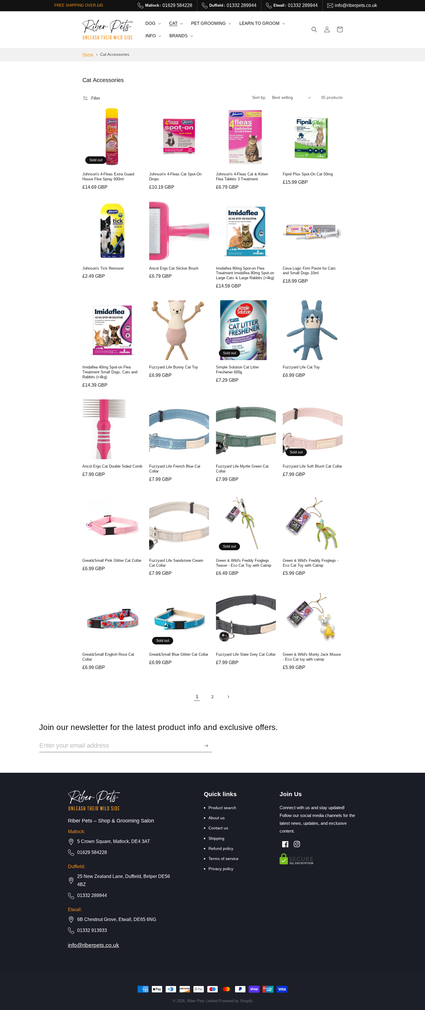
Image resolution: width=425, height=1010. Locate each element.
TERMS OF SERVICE (223, 858)
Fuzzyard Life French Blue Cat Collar (174, 468)
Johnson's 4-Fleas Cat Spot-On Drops (175, 176)
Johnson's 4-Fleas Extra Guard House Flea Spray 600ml (108, 176)
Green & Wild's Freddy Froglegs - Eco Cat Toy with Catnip (310, 563)
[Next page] (228, 696)
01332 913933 (92, 930)
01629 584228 (168, 5)
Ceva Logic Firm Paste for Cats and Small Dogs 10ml (309, 270)
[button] (152, 23)
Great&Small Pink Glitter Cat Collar (111, 560)
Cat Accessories (114, 54)
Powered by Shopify (236, 1001)
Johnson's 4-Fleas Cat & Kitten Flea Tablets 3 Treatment (242, 176)
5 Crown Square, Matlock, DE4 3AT (113, 841)
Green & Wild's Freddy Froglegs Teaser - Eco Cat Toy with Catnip (243, 563)
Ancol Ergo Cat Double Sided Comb (112, 466)
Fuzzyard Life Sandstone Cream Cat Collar (176, 563)
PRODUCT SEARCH (222, 807)
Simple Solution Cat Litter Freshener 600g (237, 369)
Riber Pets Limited (202, 1001)
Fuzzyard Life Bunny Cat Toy (173, 367)
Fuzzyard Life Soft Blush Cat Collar (312, 466)
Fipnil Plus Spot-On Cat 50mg (308, 174)
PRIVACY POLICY (220, 868)
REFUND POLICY (220, 848)
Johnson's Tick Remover (103, 268)
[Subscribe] (205, 746)
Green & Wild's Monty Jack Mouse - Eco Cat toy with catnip (312, 656)
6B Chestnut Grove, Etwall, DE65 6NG (116, 919)
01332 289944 (232, 5)
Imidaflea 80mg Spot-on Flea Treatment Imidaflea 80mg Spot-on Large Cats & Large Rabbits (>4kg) (245, 273)
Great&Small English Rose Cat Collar (108, 656)
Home (87, 54)
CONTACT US (218, 828)
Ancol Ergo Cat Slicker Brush (173, 268)
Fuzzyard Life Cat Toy (301, 367)
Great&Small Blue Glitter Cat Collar (178, 654)
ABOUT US (216, 818)
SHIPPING (216, 838)
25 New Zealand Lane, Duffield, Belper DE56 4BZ (123, 880)
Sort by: (259, 97)
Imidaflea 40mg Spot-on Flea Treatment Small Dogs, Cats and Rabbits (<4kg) (109, 372)
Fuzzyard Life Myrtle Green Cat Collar (242, 468)
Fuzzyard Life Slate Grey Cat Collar (246, 654)
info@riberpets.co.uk (356, 5)
